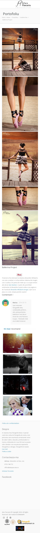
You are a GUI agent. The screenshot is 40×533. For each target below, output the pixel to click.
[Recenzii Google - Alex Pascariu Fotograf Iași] (20, 528)
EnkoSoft (21, 514)
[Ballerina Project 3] (20, 159)
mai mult (5, 449)
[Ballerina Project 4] (20, 198)
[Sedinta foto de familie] (17, 343)
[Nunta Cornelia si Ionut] (17, 405)
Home (8, 17)
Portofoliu (15, 17)
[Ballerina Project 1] (20, 64)
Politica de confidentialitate (10, 423)
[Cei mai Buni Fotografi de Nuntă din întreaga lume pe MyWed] (7, 522)
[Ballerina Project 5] (20, 238)
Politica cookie (6, 451)
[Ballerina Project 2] (20, 104)
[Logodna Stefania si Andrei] (17, 364)
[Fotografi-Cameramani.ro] (25, 522)
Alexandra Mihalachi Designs (20, 289)
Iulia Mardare (13, 285)
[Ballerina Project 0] (20, 40)
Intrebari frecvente (8, 471)
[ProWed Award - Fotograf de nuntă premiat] (12, 522)
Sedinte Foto (23, 17)
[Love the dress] (17, 385)
